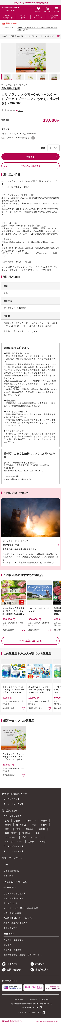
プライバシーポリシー (29, 1008)
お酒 (34, 825)
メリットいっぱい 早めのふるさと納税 (21, 908)
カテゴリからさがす (12, 815)
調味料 (42, 829)
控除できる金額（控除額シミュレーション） (23, 955)
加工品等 (30, 829)
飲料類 (44, 825)
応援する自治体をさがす (7, 17)
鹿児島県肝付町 (8, 630)
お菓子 (8, 829)
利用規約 (45, 1000)
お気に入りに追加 (57, 545)
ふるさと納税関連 (11, 871)
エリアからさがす (11, 799)
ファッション (11, 837)
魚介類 (17, 820)
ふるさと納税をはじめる (53, 17)
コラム (6, 864)
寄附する (30, 156)
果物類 (44, 820)
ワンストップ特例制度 (13, 940)
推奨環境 (33, 1000)
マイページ (12, 964)
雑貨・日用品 (11, 833)
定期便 (31, 841)
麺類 (18, 829)
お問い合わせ (14, 969)
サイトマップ (19, 1000)
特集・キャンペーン (38, 17)
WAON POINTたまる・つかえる (18, 918)
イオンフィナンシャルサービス (30, 1012)
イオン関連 (8, 875)
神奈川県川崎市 (8, 708)
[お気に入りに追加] (57, 545)
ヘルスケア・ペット (14, 841)
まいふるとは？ (10, 903)
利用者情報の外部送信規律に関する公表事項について (31, 1004)
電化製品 (26, 833)
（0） (20, 110)
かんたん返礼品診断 (12, 913)
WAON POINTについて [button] (33, 138)
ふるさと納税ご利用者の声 (15, 923)
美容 (38, 833)
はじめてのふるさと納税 (14, 893)
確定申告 (7, 945)
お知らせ (39, 964)
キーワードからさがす (13, 804)
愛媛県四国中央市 (35, 708)
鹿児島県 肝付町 (10, 88)
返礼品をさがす (23, 17)
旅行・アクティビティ (32, 837)
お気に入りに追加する (30, 166)
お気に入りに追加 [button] (23, 630)
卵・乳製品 (21, 825)
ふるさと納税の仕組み (13, 898)
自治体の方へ (42, 969)
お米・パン (31, 820)
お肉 (7, 820)
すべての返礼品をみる (30, 640)
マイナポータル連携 (12, 950)
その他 (43, 841)
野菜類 (8, 825)
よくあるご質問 (10, 928)
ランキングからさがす (13, 846)
